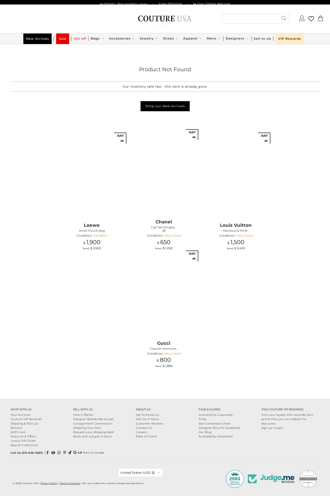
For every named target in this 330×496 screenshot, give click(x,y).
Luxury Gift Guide (23, 440)
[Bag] (321, 19)
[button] (97, 38)
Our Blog (205, 432)
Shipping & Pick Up (24, 423)
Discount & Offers (23, 436)
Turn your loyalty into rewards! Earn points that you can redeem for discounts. (287, 419)
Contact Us (144, 427)
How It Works (83, 414)
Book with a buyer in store (92, 436)
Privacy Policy (48, 483)
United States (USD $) (137, 473)
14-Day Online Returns (211, 3)
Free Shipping (171, 3)
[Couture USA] (165, 18)
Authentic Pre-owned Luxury (124, 3)
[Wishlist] (311, 18)
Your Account (21, 414)
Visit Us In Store (147, 419)
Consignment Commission (92, 423)
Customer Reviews (149, 423)
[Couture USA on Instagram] (59, 452)
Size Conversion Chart (215, 423)
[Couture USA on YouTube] (53, 452)
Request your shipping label (93, 432)
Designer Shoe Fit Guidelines (219, 427)
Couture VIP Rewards (26, 419)
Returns (16, 427)
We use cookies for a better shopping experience (112, 483)
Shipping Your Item (87, 427)
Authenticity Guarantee (216, 414)
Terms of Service (70, 483)
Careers (141, 432)
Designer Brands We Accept (93, 419)
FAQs (203, 419)
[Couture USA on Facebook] (47, 452)
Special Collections (24, 445)
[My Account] (302, 19)
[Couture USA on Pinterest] (64, 452)
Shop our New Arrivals (165, 106)
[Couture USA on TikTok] (70, 452)
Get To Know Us (147, 414)
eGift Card (18, 432)
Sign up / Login (272, 427)
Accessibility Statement (216, 436)
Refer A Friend (146, 436)
